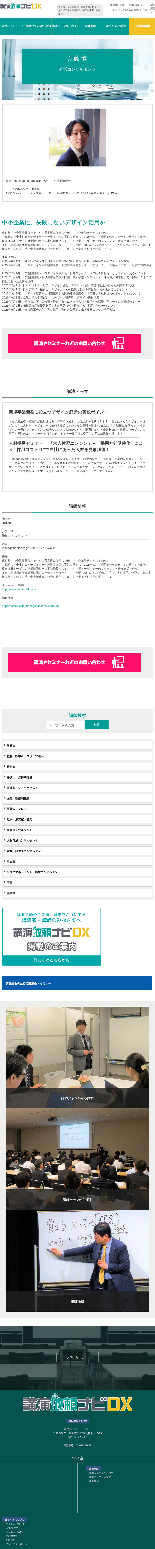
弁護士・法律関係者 (19, 777)
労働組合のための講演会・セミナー (28, 983)
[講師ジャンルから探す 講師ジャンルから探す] (77, 1057)
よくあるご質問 (14, 1531)
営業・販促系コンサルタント (25, 851)
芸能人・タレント (18, 809)
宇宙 (10, 882)
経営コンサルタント (19, 830)
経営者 (11, 766)
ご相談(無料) (12, 1527)
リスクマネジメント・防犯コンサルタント (34, 872)
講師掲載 (94, 1481)
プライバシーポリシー (18, 1543)
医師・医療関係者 (18, 798)
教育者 (11, 745)
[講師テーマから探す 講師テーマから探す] (77, 1159)
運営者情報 (12, 1535)
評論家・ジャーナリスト (22, 788)
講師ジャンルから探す (101, 1472)
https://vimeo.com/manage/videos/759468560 (31, 606)
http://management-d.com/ (19, 589)
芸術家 (11, 893)
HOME (75, 1457)
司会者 (11, 861)
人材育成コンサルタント (22, 840)
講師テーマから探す (100, 1477)
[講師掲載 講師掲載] (77, 1260)
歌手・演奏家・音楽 (19, 819)
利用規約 (10, 1539)
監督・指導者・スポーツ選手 (25, 756)
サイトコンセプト (15, 1523)
